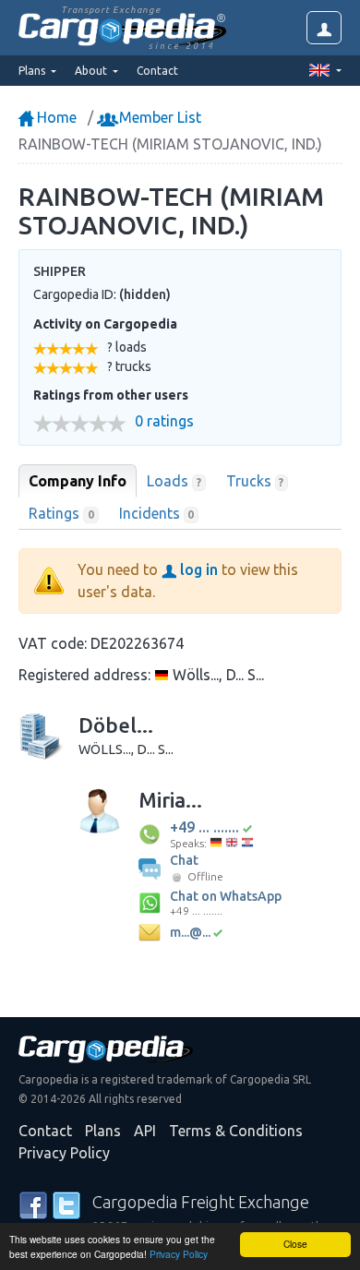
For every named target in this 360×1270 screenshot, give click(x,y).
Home (55, 117)
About (92, 71)
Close (295, 1244)
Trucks (255, 481)
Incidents (157, 513)
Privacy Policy (179, 1254)
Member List (158, 117)
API (145, 1130)
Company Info (77, 481)
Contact (157, 71)
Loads (174, 481)
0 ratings (164, 421)
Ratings (61, 513)
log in (197, 569)
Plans (103, 1130)
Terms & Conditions (236, 1130)
